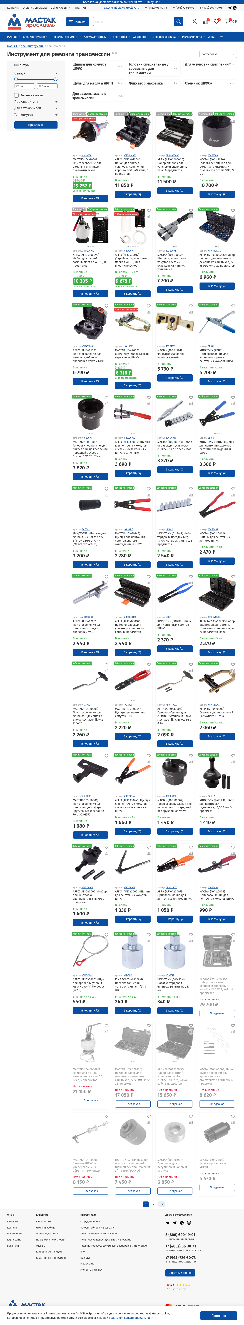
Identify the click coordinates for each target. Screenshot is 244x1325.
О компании (14, 1233)
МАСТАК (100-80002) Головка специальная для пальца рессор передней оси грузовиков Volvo (174, 805)
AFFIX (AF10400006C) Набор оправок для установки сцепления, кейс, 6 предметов (172, 165)
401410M (170, 975)
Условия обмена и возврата (97, 1227)
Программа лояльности (50, 1239)
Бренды (85, 1257)
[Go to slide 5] (137, 246)
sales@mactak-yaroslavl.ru (121, 7)
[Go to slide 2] (90, 246)
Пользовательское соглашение (99, 1233)
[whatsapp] (182, 1222)
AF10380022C (214, 251)
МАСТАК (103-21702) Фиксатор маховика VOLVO (213, 1163)
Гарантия (80, 7)
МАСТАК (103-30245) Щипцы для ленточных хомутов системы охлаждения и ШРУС (130, 539)
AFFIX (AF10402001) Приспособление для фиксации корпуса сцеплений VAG (87, 626)
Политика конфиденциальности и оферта (105, 1239)
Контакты (13, 7)
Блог (83, 1251)
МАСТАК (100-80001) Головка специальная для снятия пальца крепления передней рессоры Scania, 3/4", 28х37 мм (90, 449)
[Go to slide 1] (174, 246)
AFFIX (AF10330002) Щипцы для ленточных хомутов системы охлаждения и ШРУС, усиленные (132, 447)
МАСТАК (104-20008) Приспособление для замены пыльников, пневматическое (87, 165)
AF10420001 (129, 887)
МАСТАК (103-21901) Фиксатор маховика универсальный (170, 354)
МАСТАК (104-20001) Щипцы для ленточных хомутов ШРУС (215, 537)
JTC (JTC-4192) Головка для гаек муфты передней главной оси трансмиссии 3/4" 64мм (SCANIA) (132, 1165)
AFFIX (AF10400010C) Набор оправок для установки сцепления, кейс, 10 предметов (130, 626)
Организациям (60, 7)
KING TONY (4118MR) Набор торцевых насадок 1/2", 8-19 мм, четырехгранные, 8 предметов (174, 539)
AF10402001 (87, 617)
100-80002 (171, 796)
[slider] (16, 79)
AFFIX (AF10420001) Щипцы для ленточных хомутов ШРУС (132, 895)
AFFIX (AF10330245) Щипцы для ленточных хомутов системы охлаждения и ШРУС (132, 805)
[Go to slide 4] (135, 246)
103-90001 (86, 796)
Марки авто (87, 1263)
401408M (128, 975)
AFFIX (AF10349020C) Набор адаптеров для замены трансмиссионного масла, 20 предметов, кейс (217, 626)
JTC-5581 (85, 529)
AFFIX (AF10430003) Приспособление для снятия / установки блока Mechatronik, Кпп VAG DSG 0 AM (174, 716)
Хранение (139, 36)
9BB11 (168, 617)
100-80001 (86, 438)
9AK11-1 (211, 796)
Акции (212, 36)
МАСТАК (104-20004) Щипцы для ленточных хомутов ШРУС (130, 712)
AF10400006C (172, 155)
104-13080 (213, 155)
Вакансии (13, 1245)
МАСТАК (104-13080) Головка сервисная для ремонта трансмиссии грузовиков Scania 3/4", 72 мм (217, 166)
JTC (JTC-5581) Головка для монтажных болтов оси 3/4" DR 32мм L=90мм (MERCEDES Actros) (89, 539)
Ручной (12, 36)
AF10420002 (214, 705)
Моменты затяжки (91, 1269)
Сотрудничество (90, 1221)
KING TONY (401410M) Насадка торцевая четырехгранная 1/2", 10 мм (173, 985)
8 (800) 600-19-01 (211, 7)
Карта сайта (14, 1239)
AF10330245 (129, 796)
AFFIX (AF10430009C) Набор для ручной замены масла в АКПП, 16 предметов (90, 260)
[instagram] (189, 1222)
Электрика (120, 36)
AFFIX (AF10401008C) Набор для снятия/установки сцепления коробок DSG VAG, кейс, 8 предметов (131, 166)
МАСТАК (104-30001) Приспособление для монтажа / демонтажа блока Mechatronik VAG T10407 (88, 716)
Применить (35, 125)
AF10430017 (129, 251)
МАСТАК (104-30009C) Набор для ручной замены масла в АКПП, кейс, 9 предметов (88, 1075)
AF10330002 (129, 438)
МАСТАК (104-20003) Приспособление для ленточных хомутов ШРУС (217, 895)
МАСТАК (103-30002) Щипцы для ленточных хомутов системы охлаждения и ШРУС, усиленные (172, 262)
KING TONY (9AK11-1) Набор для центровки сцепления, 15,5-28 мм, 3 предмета (217, 805)
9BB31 (211, 346)
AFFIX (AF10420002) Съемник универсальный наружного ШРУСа (216, 712)
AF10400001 (87, 887)
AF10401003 (87, 346)
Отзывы (41, 1245)
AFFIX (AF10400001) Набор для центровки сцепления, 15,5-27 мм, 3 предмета (90, 897)
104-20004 (128, 705)
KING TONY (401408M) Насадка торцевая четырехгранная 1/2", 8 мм (130, 985)
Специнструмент (34, 36)
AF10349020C (214, 617)
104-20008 (86, 155)
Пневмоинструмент (64, 36)
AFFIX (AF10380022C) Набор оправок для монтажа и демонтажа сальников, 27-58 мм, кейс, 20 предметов (217, 260)
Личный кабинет (46, 1227)
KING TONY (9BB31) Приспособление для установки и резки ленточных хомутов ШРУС (217, 356)
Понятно (218, 1316)
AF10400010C (130, 617)
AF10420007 (171, 887)
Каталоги (12, 1221)
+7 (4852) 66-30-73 (156, 7)
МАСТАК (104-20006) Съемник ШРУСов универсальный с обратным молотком (86, 1165)
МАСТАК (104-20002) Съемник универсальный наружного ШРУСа (132, 354)
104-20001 (213, 529)
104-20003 (213, 887)
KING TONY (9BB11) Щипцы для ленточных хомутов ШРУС (174, 624)
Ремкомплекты (192, 36)
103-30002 (171, 251)
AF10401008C (130, 155)
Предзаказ (217, 1013)
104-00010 (171, 438)
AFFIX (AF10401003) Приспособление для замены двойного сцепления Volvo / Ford (88, 356)
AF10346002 (87, 975)
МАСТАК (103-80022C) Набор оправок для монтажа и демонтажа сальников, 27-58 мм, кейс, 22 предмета (132, 1076)
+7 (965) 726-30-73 (184, 7)
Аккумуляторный (95, 36)
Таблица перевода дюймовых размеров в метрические (114, 1245)
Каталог (80, 21)
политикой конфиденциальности (131, 1317)
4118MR (169, 529)
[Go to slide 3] (93, 246)
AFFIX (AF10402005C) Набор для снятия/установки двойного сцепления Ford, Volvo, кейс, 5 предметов (172, 1076)
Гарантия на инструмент (51, 1257)
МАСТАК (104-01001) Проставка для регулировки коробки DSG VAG (172, 1165)
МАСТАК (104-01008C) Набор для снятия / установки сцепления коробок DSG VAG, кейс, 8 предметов (216, 986)
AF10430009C (87, 251)
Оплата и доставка (35, 7)
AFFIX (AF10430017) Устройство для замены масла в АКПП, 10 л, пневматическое (131, 260)
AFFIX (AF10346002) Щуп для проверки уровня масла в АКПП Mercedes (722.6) (88, 985)
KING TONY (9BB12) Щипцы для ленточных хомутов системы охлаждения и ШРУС (217, 447)
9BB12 (211, 438)
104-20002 (128, 346)
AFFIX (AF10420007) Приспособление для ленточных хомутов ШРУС (174, 895)
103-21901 (170, 346)
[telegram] (175, 1222)
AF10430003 (171, 705)
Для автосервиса (164, 36)
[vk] (167, 1222)
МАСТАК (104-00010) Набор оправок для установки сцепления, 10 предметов (174, 445)
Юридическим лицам (49, 1251)
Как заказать (43, 1221)
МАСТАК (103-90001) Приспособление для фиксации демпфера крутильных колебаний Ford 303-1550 (88, 807)
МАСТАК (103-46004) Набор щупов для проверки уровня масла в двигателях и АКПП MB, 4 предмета (217, 1076)
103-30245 (128, 529)
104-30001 (86, 705)
